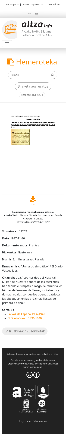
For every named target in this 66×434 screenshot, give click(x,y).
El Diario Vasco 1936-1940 (25, 318)
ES (29, 13)
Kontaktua (54, 4)
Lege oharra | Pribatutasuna (33, 421)
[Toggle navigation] (7, 43)
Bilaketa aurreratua (33, 86)
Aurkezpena (12, 4)
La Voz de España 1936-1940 (26, 314)
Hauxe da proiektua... (34, 4)
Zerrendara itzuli (32, 95)
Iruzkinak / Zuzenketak (26, 331)
